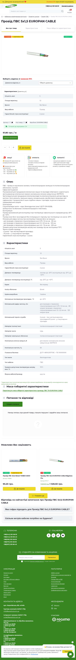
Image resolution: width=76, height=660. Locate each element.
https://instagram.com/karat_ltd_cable (53, 535)
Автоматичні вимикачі (58, 588)
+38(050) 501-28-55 (10, 539)
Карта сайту (7, 592)
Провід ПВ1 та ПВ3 (56, 579)
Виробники (7, 594)
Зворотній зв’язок (9, 588)
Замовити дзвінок (67, 6)
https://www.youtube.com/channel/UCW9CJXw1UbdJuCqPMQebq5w (63, 535)
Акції (9, 158)
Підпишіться (52, 557)
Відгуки (6, 586)
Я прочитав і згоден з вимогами (39, 561)
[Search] (62, 11)
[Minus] (5, 147)
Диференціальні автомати (59, 590)
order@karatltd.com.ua (12, 617)
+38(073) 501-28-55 (10, 542)
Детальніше (34, 654)
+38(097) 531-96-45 (10, 544)
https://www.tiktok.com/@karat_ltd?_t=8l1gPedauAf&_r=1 (58, 535)
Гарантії (61, 158)
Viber (55, 608)
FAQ (5, 581)
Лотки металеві (55, 581)
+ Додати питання (12, 404)
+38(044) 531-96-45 (10, 537)
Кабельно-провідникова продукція (16, 16)
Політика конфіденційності (37, 561)
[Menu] (3, 6)
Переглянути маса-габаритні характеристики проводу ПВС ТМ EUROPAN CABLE (33, 390)
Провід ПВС (45, 16)
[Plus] (13, 147)
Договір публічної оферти (12, 579)
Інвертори (54, 586)
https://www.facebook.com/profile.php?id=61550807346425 (49, 535)
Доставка (6, 577)
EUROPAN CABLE (42, 122)
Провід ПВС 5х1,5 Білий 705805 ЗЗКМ (16, 476)
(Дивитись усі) (22, 91)
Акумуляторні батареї (58, 584)
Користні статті (8, 573)
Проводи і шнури (33, 16)
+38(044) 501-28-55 (10, 534)
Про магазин (7, 584)
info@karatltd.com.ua (11, 611)
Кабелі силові (55, 573)
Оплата (35, 158)
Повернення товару (10, 590)
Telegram (56, 605)
